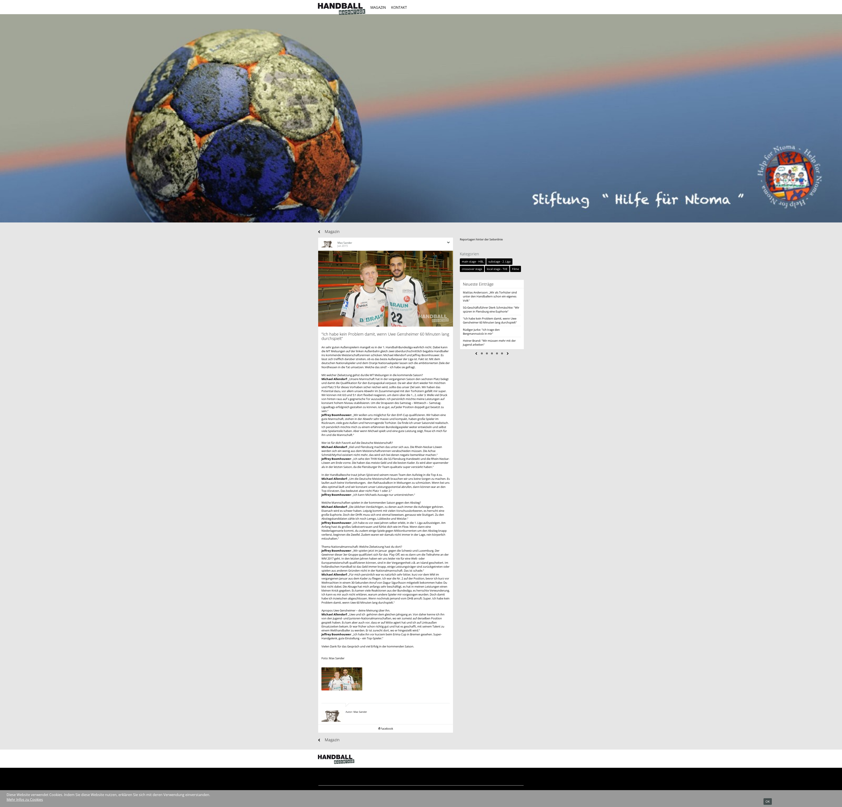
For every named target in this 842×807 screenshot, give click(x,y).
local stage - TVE (497, 269)
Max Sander (344, 242)
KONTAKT (399, 7)
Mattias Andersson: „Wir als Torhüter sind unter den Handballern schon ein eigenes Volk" (490, 296)
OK (767, 801)
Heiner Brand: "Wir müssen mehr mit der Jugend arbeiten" (489, 343)
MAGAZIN (378, 7)
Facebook (386, 729)
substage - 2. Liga (499, 261)
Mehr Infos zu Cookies (25, 799)
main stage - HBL (473, 261)
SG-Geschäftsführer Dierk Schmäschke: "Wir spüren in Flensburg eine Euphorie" (491, 309)
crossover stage (472, 269)
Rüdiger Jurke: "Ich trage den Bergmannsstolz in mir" (481, 332)
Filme (515, 269)
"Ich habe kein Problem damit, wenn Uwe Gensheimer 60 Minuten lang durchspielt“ (490, 320)
